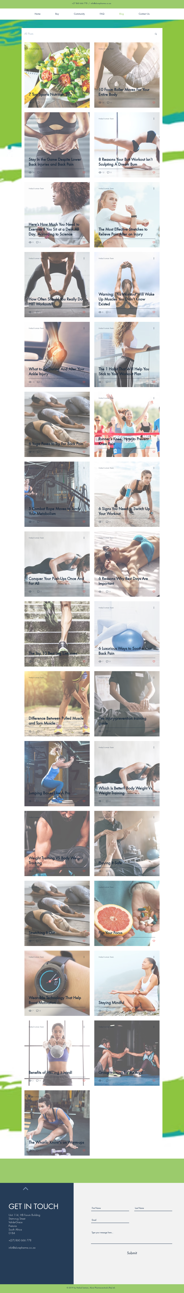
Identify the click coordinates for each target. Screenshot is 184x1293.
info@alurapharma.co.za (101, 3)
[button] (156, 34)
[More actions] (85, 48)
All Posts (28, 33)
